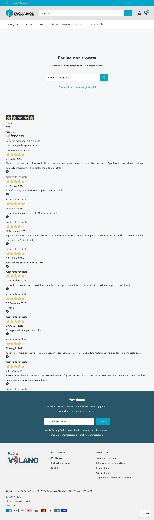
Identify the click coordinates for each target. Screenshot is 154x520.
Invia (103, 421)
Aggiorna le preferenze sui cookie (113, 477)
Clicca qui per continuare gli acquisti (77, 87)
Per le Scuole (96, 24)
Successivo (23, 150)
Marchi (43, 24)
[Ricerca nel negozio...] (104, 77)
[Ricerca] (128, 13)
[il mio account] (139, 13)
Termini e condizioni (106, 458)
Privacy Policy (59, 430)
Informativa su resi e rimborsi (110, 463)
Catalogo (10, 24)
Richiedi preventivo (61, 24)
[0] (145, 13)
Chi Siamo (29, 24)
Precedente (11, 150)
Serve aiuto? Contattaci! (18, 3)
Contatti (80, 24)
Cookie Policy (103, 472)
